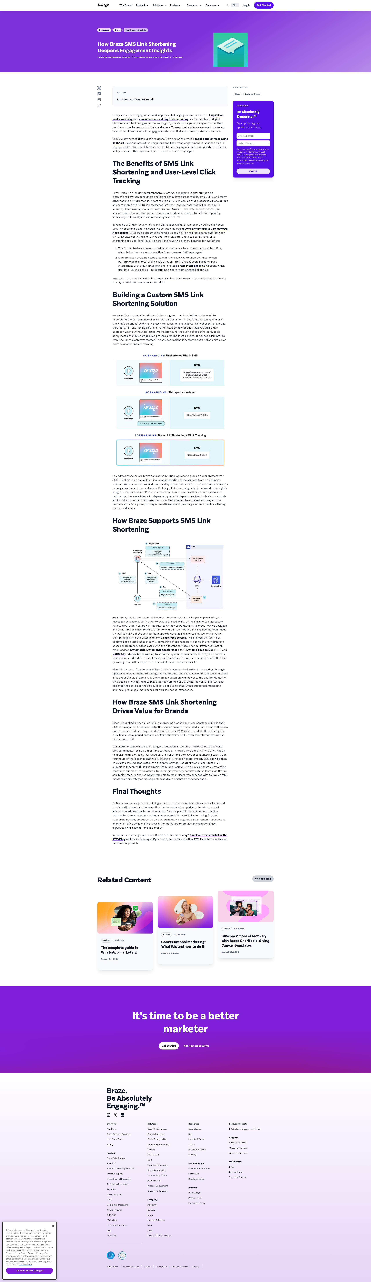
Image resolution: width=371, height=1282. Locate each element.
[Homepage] (103, 5)
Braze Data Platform (116, 1158)
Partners (175, 5)
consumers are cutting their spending (164, 119)
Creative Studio (114, 1194)
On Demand (153, 1154)
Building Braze (252, 94)
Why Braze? (126, 5)
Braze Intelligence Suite (193, 265)
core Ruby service (174, 637)
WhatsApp (112, 1220)
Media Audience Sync (117, 1225)
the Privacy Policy (256, 160)
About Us (152, 1204)
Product (140, 5)
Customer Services (238, 1148)
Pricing (110, 1144)
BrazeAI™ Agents (115, 1173)
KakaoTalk (111, 1235)
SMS (237, 94)
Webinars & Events (197, 1149)
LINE (109, 1230)
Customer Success (238, 1153)
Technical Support (238, 1177)
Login (231, 1167)
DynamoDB (137, 650)
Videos (191, 1144)
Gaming (151, 1149)
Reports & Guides (196, 1139)
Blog (117, 30)
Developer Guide (196, 1179)
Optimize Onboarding (158, 1165)
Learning (192, 1154)
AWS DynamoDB (196, 228)
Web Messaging (114, 1210)
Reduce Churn (154, 1180)
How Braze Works (115, 1139)
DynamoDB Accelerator (161, 650)
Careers (151, 1210)
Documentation (196, 1163)
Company (211, 5)
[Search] (227, 5)
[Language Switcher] (235, 5)
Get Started (264, 5)
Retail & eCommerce (157, 1129)
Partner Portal (195, 1198)
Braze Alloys (194, 1192)
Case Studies (194, 1129)
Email (109, 1199)
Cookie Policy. (25, 1264)
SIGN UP (253, 171)
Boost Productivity (157, 1170)
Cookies (147, 1267)
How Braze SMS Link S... (136, 30)
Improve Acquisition (157, 1175)
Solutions (157, 5)
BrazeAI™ (111, 1163)
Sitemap (196, 1267)
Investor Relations (156, 1220)
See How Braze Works (196, 1045)
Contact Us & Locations (159, 1235)
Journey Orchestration (117, 1184)
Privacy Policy (161, 1267)
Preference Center (180, 1267)
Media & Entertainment (159, 1144)
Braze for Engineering (158, 1191)
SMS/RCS (111, 1215)
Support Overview (238, 1142)
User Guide (193, 1173)
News (150, 1215)
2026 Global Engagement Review (245, 1129)
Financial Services (156, 1134)
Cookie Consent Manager (29, 1270)
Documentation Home (199, 1168)
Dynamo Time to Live (200, 650)
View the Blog (263, 878)
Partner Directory (196, 1203)
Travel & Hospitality (157, 1139)
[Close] (53, 1226)
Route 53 (118, 654)
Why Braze (112, 1129)
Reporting (111, 1189)
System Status (236, 1172)
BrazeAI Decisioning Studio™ (120, 1168)
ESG (150, 1225)
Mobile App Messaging (117, 1204)
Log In (247, 5)
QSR (150, 1160)
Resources (192, 5)
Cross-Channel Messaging (119, 1179)
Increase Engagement (158, 1185)
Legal (150, 1230)
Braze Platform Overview (118, 1134)
